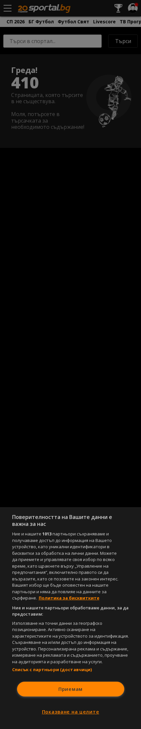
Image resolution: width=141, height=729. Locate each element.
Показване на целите (70, 712)
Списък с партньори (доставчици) (52, 669)
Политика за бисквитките (69, 598)
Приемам (70, 689)
